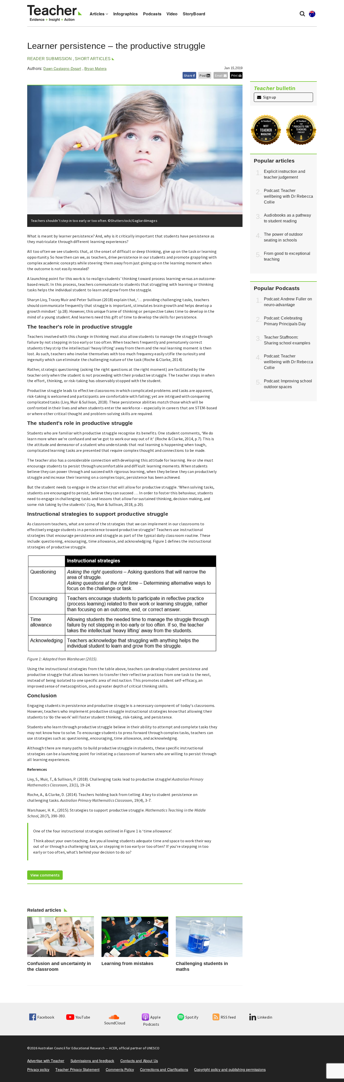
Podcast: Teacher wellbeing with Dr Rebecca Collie (288, 196)
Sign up (269, 97)
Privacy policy (38, 1069)
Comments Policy (120, 1069)
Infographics (125, 14)
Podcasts (152, 14)
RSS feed (228, 1017)
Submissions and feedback (92, 1060)
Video (172, 14)
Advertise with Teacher (45, 1060)
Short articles (93, 59)
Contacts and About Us (139, 1060)
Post (203, 75)
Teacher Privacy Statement (77, 1069)
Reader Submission (49, 59)
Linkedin (264, 1017)
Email (219, 75)
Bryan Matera (95, 68)
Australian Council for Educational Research (71, 1048)
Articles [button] (98, 14)
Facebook (45, 1017)
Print (234, 75)
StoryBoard (194, 14)
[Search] (302, 13)
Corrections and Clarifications (164, 1069)
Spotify (191, 1017)
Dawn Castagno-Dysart (62, 68)
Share (188, 75)
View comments (44, 874)
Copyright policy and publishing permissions (230, 1069)
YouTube (83, 1017)
